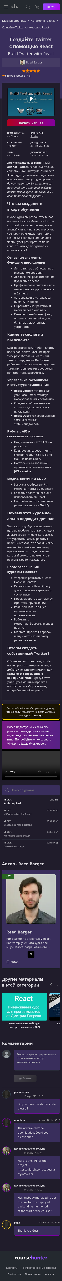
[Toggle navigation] (6, 7)
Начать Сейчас (31, 123)
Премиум (38, 715)
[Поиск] (28, 7)
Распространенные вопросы (39, 1267)
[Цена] (36, 7)
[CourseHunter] (14, 6)
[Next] (57, 984)
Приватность (32, 1274)
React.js (34, 136)
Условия (49, 1274)
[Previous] (51, 984)
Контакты (12, 1267)
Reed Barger (19, 932)
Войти (51, 6)
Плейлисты (14, 1274)
